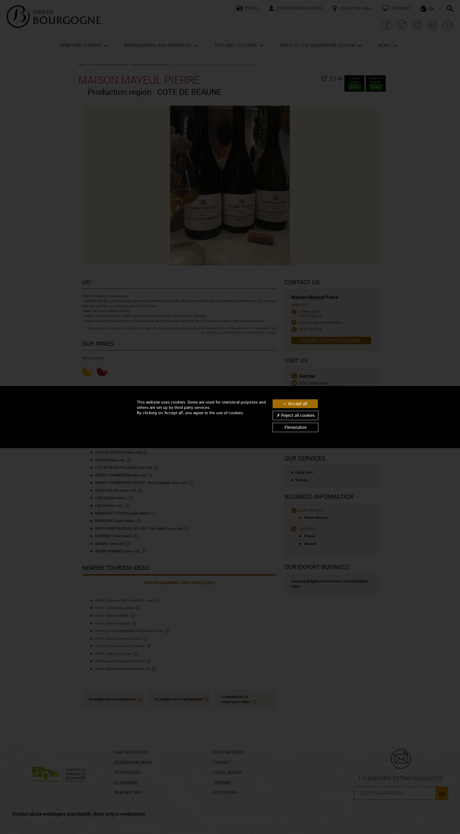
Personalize (295, 427)
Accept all (297, 403)
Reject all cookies (297, 415)
